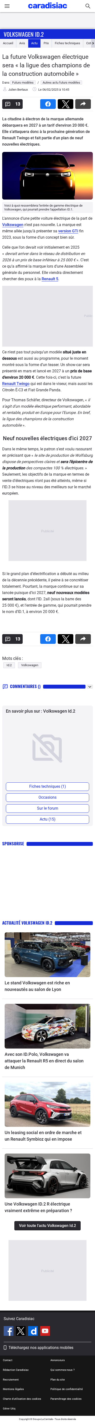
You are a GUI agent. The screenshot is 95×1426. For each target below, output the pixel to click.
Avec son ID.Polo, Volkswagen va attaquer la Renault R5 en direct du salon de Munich (44, 1061)
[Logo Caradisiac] (47, 10)
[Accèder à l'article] (47, 954)
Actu (34, 43)
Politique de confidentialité (66, 1389)
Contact (7, 1360)
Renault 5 (50, 279)
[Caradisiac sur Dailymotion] (33, 1331)
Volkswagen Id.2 (24, 34)
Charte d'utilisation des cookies (22, 1398)
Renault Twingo (15, 383)
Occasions (47, 797)
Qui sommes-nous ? (62, 1370)
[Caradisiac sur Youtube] (45, 1331)
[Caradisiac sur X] (21, 1331)
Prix (46, 43)
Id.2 (9, 665)
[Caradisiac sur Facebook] (9, 1331)
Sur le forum (47, 808)
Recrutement (11, 1379)
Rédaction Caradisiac (16, 1370)
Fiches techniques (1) (47, 786)
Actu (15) (48, 819)
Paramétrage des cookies (66, 1398)
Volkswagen (12, 224)
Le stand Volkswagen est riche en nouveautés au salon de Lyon (37, 986)
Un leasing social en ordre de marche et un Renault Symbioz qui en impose (43, 1136)
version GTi (68, 231)
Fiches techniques (67, 43)
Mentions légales (13, 1389)
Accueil (8, 43)
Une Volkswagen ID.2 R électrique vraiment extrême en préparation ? (38, 1207)
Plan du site (57, 1379)
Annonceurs (57, 1360)
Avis (22, 43)
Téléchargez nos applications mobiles (41, 1347)
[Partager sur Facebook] (49, 102)
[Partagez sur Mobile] (84, 102)
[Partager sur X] (66, 102)
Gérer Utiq (9, 1408)
